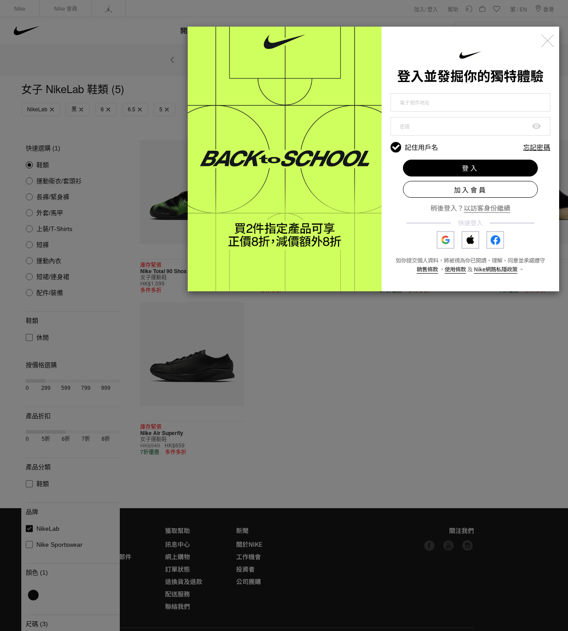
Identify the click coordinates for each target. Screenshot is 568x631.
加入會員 (470, 189)
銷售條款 (427, 269)
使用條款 (455, 269)
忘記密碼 (536, 147)
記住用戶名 (421, 147)
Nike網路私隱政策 (495, 269)
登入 (470, 167)
